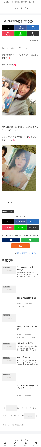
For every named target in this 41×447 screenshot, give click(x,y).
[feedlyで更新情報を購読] (30, 240)
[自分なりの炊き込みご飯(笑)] (20, 311)
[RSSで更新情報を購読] (20, 245)
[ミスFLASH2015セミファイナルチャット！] (20, 370)
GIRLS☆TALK (8, 211)
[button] (33, 33)
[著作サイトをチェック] (11, 240)
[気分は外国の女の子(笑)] (20, 282)
